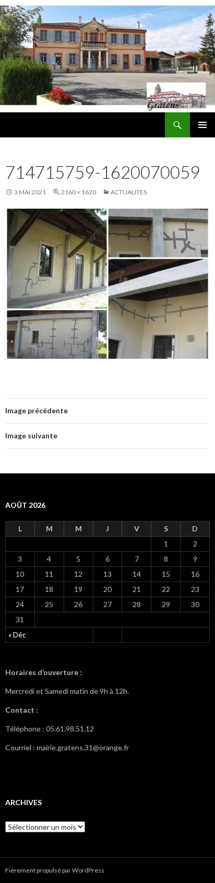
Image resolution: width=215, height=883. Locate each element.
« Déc (17, 634)
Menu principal (202, 124)
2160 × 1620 (78, 192)
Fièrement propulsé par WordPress (54, 870)
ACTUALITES (129, 192)
